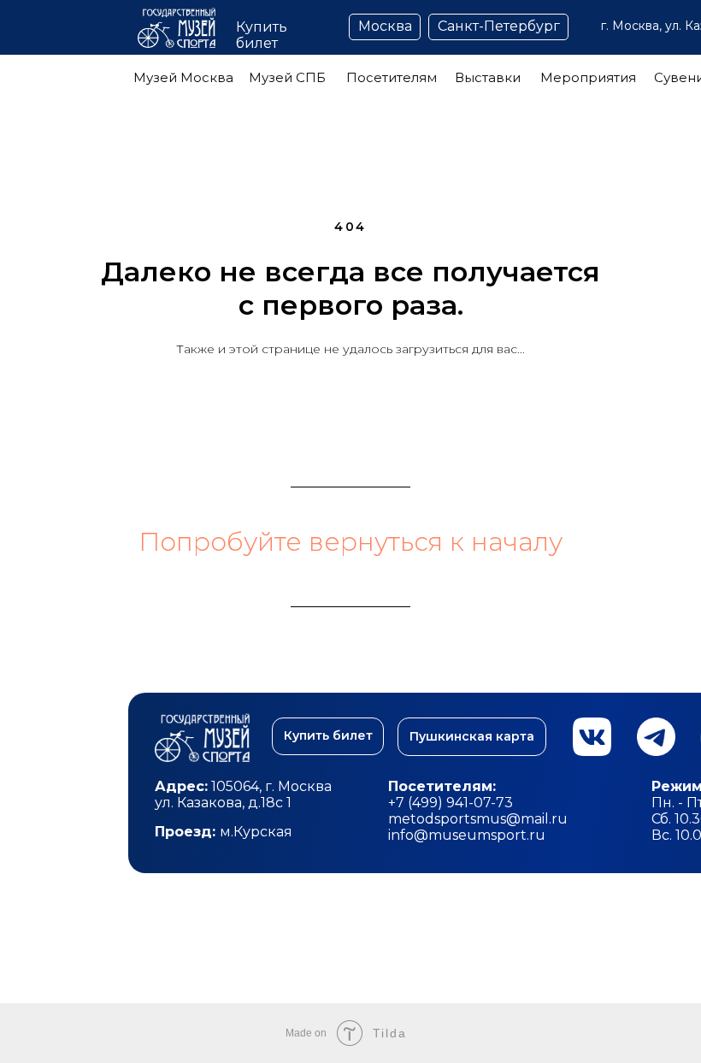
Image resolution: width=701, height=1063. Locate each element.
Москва (385, 26)
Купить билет (261, 35)
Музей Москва (183, 77)
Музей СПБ (287, 77)
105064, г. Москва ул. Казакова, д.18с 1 (245, 794)
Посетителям (391, 77)
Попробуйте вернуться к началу (350, 542)
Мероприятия (588, 77)
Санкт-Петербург (499, 26)
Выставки (488, 77)
